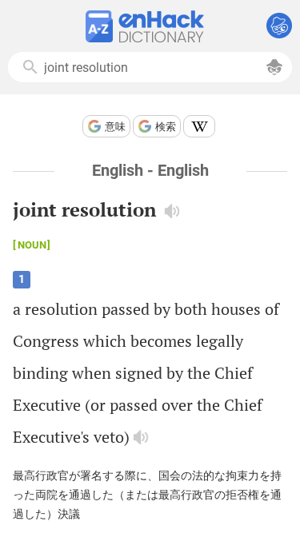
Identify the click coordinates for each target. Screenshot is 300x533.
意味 (115, 127)
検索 (165, 127)
